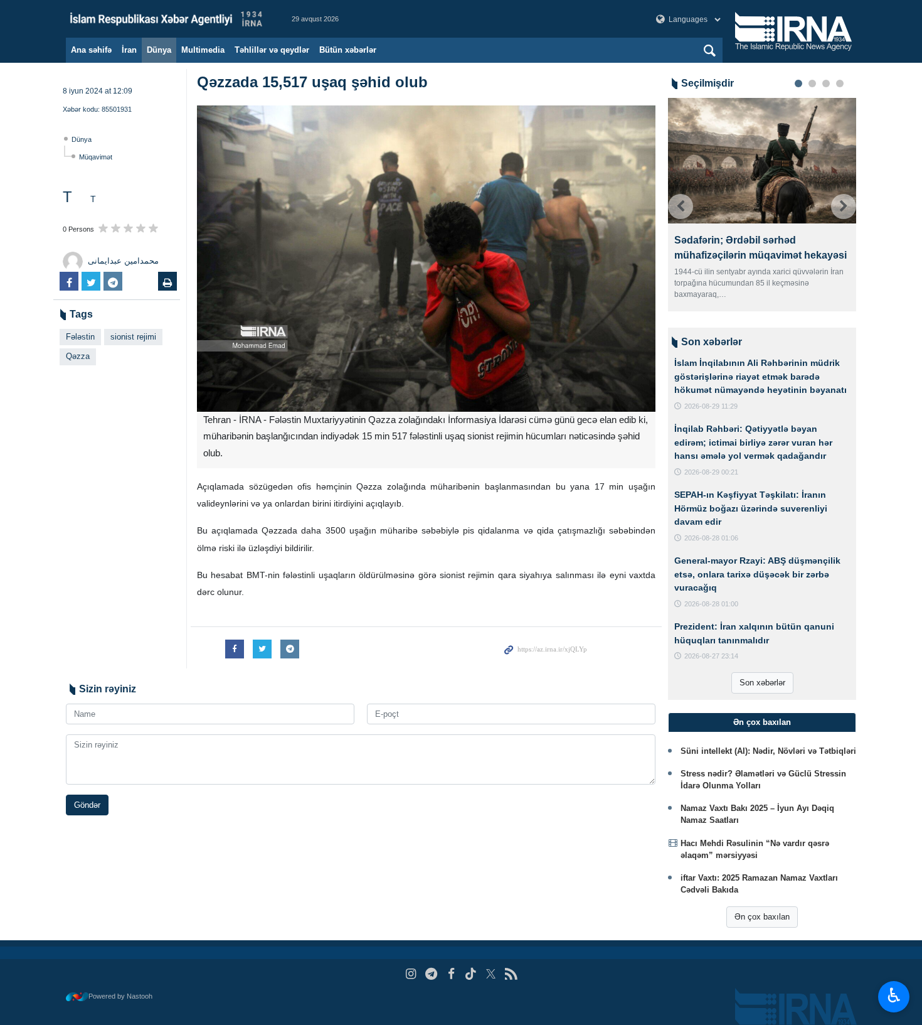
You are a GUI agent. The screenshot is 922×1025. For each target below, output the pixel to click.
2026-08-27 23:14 (711, 656)
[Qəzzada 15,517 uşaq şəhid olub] (426, 258)
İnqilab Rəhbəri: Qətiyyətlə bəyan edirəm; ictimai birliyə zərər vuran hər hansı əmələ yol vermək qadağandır (753, 442)
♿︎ (894, 995)
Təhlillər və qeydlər (272, 50)
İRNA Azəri (166, 18)
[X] (490, 973)
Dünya (159, 50)
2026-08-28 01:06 (711, 538)
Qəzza (78, 356)
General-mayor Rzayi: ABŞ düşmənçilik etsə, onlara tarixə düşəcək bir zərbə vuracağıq (757, 574)
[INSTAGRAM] (411, 973)
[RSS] (510, 973)
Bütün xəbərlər (347, 50)
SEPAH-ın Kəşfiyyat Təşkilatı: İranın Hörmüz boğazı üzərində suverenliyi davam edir (750, 508)
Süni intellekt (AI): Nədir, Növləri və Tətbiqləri (768, 751)
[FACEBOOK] (451, 973)
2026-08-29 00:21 (711, 472)
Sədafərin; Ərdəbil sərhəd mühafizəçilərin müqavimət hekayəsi (760, 247)
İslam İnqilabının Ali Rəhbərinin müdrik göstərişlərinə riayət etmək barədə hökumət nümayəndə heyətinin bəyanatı (760, 376)
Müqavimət (95, 157)
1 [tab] (798, 83)
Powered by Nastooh (120, 996)
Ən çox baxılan (762, 916)
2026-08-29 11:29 (711, 406)
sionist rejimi (133, 336)
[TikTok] (471, 973)
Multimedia (203, 50)
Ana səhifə (91, 50)
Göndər (87, 805)
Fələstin (80, 336)
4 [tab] (840, 83)
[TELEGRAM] (431, 973)
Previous (680, 206)
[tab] (762, 722)
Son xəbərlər (762, 682)
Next (843, 206)
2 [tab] (812, 83)
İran (129, 50)
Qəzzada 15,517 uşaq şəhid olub (312, 81)
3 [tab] (826, 83)
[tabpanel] (762, 204)
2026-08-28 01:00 (711, 604)
